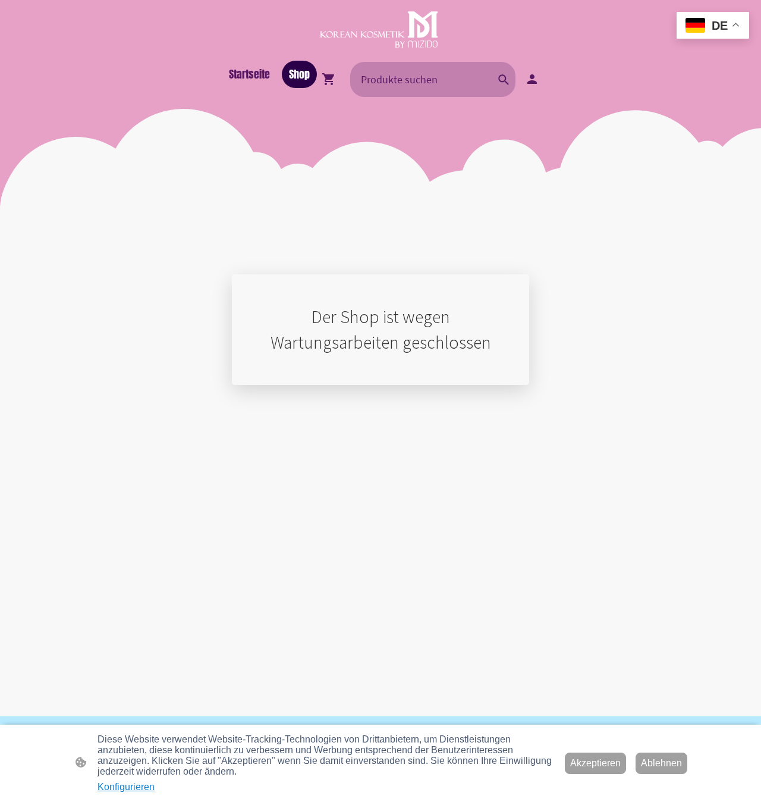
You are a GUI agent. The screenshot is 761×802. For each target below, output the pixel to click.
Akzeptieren (595, 763)
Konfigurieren (126, 787)
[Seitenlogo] (380, 30)
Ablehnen (661, 763)
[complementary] (713, 26)
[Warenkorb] (331, 79)
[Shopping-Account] (532, 79)
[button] (503, 80)
